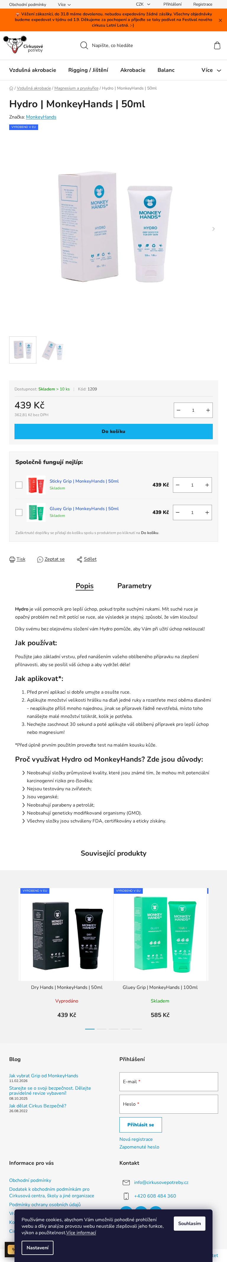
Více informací (81, 1232)
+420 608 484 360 (155, 1196)
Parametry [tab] (134, 586)
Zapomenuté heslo (139, 1147)
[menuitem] (32, 70)
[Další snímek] (213, 229)
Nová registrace (136, 1139)
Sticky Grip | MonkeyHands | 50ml (84, 481)
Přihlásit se (140, 1125)
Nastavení (37, 1248)
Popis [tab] (85, 586)
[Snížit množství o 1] (178, 410)
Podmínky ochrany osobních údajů (45, 1204)
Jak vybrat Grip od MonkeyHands (43, 1076)
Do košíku (113, 431)
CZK (140, 4)
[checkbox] (18, 485)
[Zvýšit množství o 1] (208, 410)
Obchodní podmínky (27, 4)
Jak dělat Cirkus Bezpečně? (37, 1106)
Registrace (202, 4)
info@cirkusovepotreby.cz (161, 1182)
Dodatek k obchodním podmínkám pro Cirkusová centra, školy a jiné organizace (51, 1192)
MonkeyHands (41, 117)
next (213, 957)
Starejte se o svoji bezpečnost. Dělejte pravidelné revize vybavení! (50, 1091)
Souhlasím (189, 1223)
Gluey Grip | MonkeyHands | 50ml (84, 509)
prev (14, 957)
